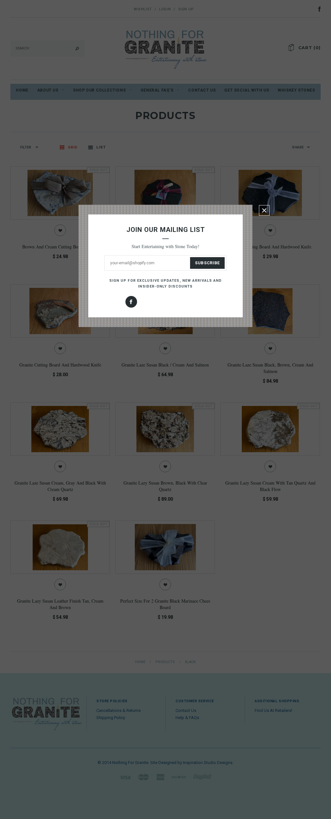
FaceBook (131, 302)
